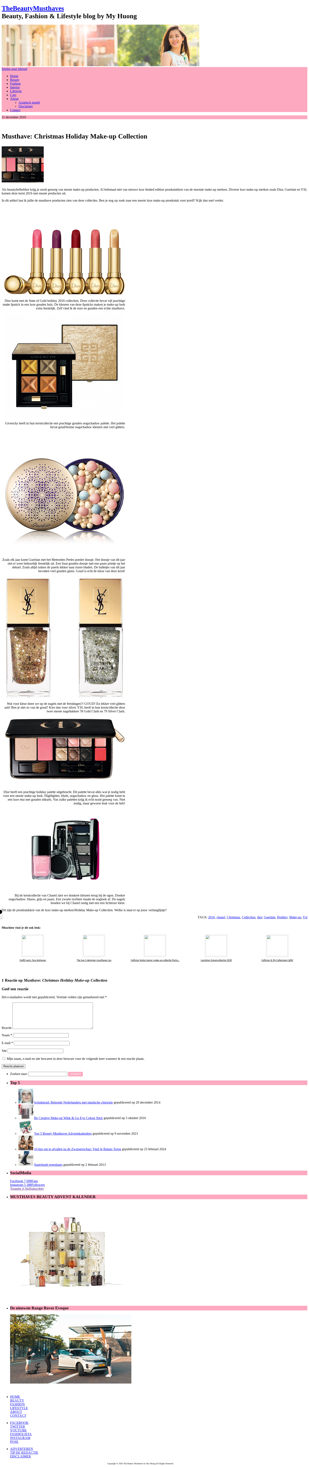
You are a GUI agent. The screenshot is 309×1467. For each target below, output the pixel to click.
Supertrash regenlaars (48, 1164)
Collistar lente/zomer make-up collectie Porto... (155, 960)
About (14, 98)
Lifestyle (16, 91)
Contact (15, 110)
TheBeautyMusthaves (33, 8)
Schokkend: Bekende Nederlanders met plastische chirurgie (73, 1102)
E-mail (7, 1043)
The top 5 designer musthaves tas (94, 960)
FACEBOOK (19, 1423)
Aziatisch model (29, 102)
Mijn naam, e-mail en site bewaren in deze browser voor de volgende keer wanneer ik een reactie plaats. (75, 1058)
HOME (15, 1396)
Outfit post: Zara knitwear (33, 960)
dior (259, 917)
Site (4, 1050)
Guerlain (269, 917)
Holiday (282, 917)
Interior (15, 87)
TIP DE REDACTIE (24, 1452)
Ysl (305, 917)
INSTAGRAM (20, 1438)
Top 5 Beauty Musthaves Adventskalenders (63, 1133)
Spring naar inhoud (14, 69)
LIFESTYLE (19, 1408)
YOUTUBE (18, 1430)
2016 (211, 917)
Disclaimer (25, 106)
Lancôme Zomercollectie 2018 (216, 960)
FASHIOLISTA (21, 1434)
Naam (7, 1035)
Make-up (295, 917)
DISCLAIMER (20, 1456)
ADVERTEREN (21, 1449)
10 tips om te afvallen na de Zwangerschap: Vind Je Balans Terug (77, 1149)
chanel (221, 917)
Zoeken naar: (19, 1074)
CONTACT (18, 1415)
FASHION (17, 1404)
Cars (13, 95)
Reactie (7, 1028)
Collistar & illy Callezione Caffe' (277, 960)
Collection (248, 917)
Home (14, 76)
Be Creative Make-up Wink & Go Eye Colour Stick (68, 1118)
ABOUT (16, 1412)
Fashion (15, 83)
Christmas (233, 917)
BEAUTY (17, 1400)
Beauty (15, 80)
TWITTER (17, 1426)
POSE (14, 1441)
